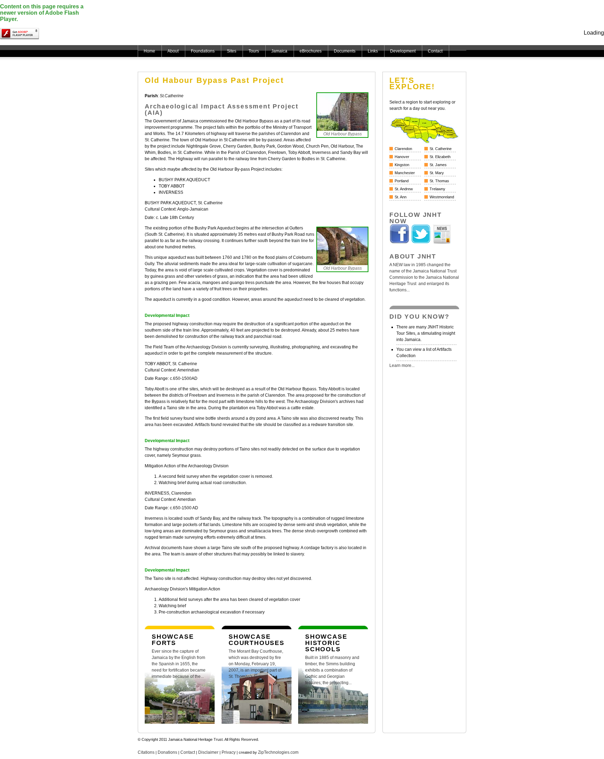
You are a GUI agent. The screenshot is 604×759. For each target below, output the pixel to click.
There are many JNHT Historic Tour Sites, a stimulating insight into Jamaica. (425, 333)
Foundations (203, 51)
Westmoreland (442, 197)
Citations (146, 752)
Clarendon (403, 149)
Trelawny (437, 189)
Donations (167, 752)
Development (403, 51)
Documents (344, 51)
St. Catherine (441, 149)
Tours (254, 51)
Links (373, 51)
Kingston (402, 165)
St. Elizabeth (440, 157)
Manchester (405, 173)
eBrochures (311, 51)
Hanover (402, 157)
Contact (435, 51)
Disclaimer (208, 752)
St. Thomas (439, 181)
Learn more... (402, 365)
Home (149, 51)
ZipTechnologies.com (278, 752)
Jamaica (279, 51)
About (173, 51)
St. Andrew (404, 189)
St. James (438, 165)
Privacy (229, 752)
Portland (402, 181)
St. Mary (437, 173)
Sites (231, 51)
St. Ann (401, 197)
